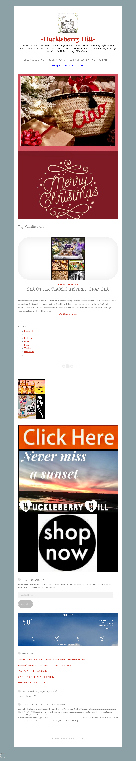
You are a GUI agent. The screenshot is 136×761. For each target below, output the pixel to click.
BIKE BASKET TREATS (68, 284)
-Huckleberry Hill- (68, 39)
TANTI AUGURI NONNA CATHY (31, 683)
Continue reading (73, 314)
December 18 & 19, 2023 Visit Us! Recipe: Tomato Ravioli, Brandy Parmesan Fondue (52, 659)
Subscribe (25, 604)
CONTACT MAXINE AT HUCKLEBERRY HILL (90, 60)
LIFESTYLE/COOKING (34, 60)
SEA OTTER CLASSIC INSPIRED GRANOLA (68, 289)
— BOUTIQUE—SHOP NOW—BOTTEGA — (68, 66)
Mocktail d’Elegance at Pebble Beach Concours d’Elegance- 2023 (44, 665)
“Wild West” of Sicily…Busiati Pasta (32, 671)
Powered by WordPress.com (67, 739)
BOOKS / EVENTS (57, 60)
